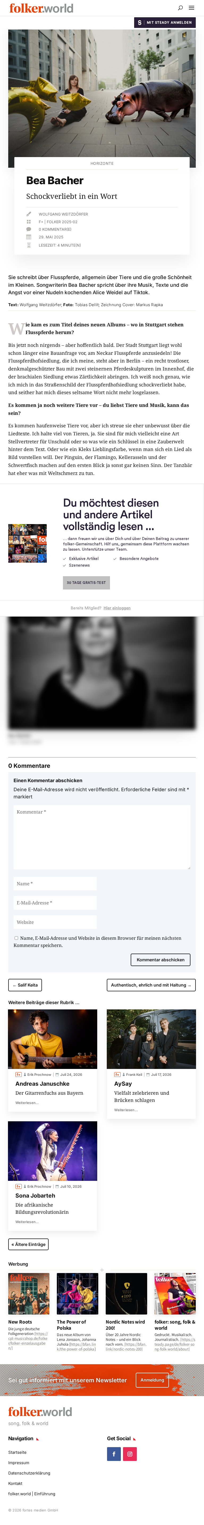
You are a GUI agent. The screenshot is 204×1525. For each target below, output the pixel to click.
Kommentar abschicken (161, 959)
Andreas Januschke (42, 1083)
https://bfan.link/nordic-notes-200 (126, 1346)
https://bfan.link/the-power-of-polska (76, 1346)
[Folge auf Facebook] (114, 1454)
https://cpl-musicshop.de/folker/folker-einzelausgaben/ (28, 1340)
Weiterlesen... (27, 1103)
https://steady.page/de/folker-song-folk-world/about (175, 1344)
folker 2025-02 (62, 222)
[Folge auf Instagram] (130, 1454)
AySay (123, 1083)
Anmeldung (152, 1380)
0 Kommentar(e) (55, 229)
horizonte (102, 163)
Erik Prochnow (39, 1074)
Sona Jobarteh (35, 1195)
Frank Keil (134, 1074)
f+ (41, 222)
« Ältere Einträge (28, 1244)
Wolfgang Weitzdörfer (63, 214)
